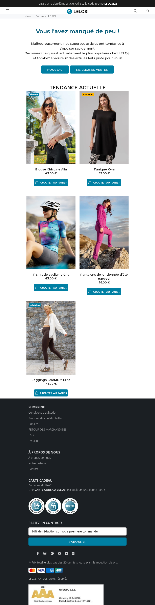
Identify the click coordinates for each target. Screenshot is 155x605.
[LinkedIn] (66, 553)
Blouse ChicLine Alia (51, 169)
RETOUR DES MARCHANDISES (47, 429)
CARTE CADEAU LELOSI (50, 490)
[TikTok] (73, 553)
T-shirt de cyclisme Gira (51, 274)
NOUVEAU (55, 70)
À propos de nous (39, 458)
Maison (28, 16)
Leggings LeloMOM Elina (51, 380)
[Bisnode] (66, 594)
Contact (33, 469)
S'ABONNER (78, 542)
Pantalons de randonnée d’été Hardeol (104, 276)
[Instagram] (45, 553)
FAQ (31, 435)
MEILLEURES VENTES (92, 70)
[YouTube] (59, 553)
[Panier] (147, 11)
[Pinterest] (52, 553)
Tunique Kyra (104, 169)
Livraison (33, 441)
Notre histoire (37, 463)
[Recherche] (136, 11)
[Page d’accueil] (77, 11)
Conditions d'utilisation (42, 412)
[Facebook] (37, 553)
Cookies (33, 424)
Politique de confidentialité (45, 418)
